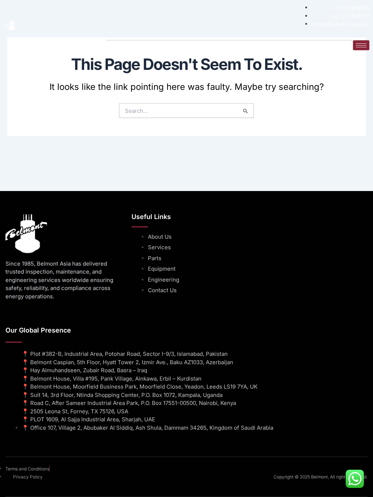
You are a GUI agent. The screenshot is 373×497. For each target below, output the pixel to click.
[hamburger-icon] (361, 45)
